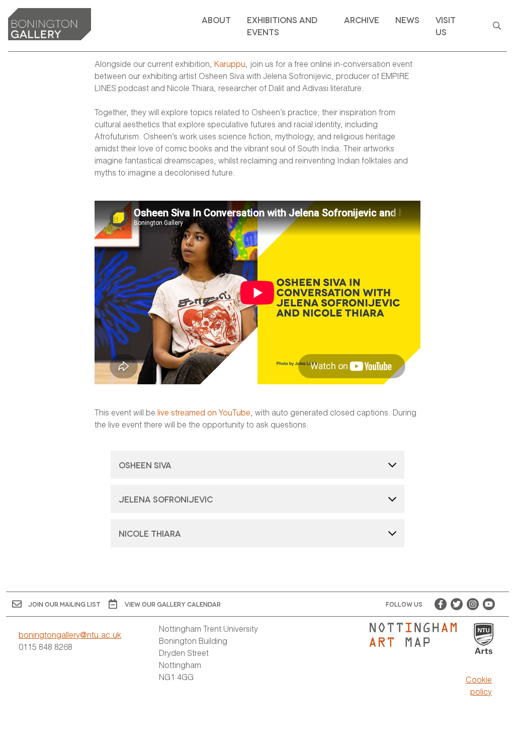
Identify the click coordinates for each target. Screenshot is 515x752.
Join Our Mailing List (64, 604)
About (216, 19)
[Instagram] (473, 604)
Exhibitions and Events (282, 25)
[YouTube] (489, 604)
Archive (361, 19)
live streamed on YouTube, (205, 412)
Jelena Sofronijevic (166, 499)
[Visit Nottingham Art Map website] (417, 635)
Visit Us (446, 25)
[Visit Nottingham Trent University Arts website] (484, 639)
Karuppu (229, 63)
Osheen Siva (145, 464)
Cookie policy (479, 685)
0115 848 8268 (45, 646)
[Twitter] (457, 604)
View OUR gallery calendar (173, 604)
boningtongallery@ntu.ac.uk (70, 634)
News (407, 19)
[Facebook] (441, 604)
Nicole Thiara (151, 533)
